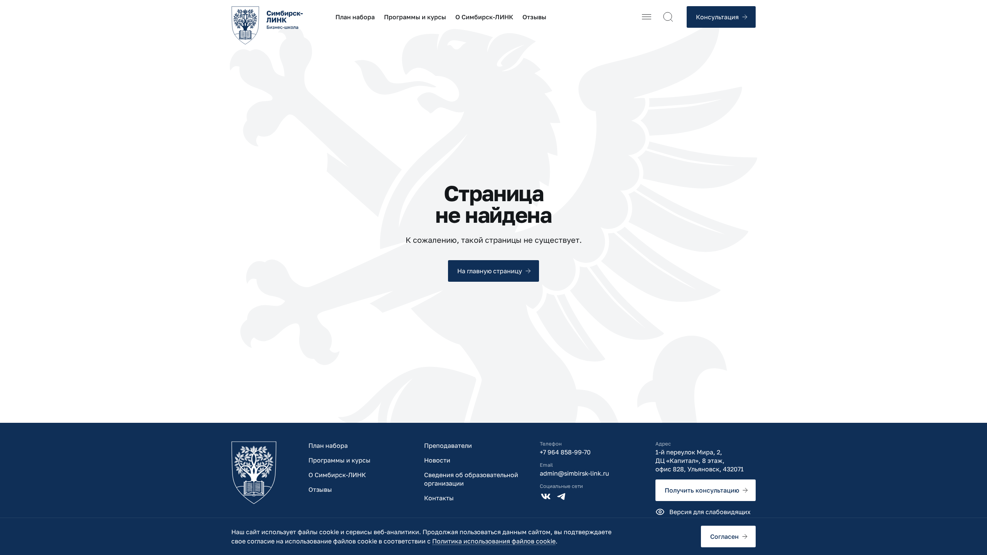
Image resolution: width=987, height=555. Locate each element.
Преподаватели (448, 445)
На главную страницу (489, 271)
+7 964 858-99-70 (565, 452)
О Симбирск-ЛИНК (484, 17)
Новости (437, 460)
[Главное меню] (646, 17)
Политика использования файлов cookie (494, 541)
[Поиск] (668, 17)
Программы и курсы (415, 17)
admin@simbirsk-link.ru (574, 473)
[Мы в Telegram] (561, 496)
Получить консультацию (702, 490)
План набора (355, 17)
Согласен (724, 536)
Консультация (717, 17)
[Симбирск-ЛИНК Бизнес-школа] (253, 472)
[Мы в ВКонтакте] (546, 496)
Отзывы (534, 17)
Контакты (439, 498)
